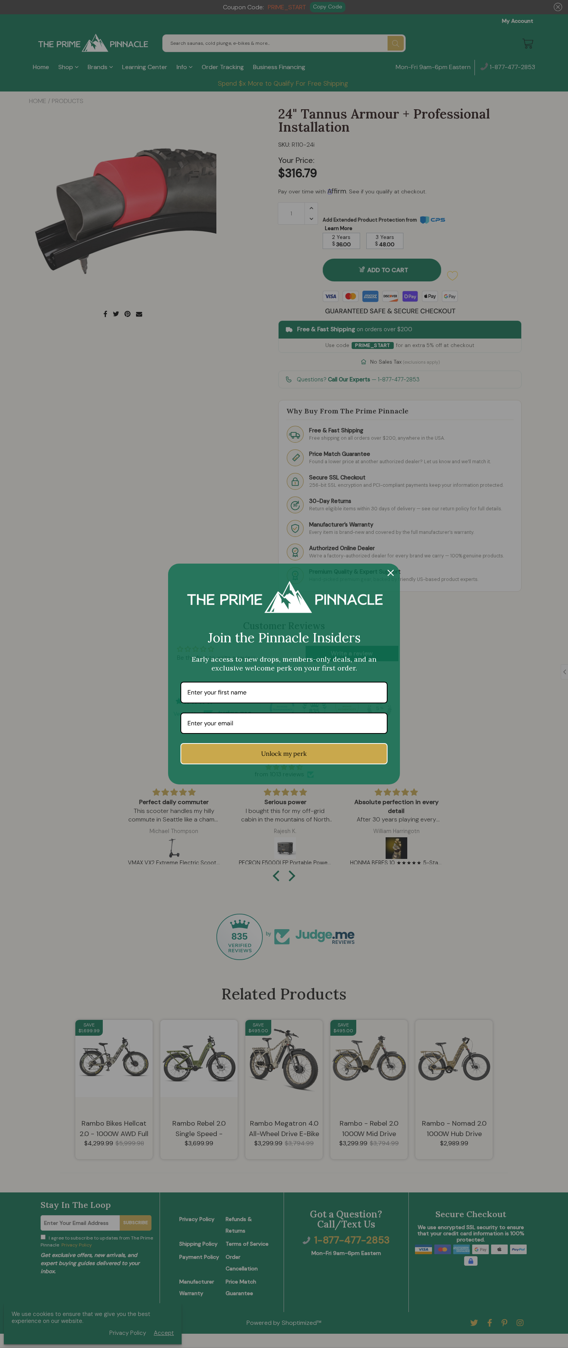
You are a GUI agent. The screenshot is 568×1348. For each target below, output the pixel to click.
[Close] (390, 573)
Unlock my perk (284, 753)
